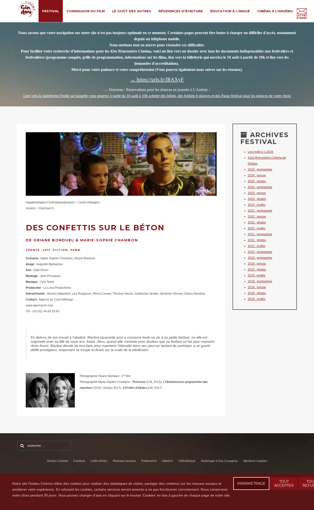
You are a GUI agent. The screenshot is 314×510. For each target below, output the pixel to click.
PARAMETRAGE (251, 483)
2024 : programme (260, 169)
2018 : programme (260, 281)
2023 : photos (257, 199)
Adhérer (167, 461)
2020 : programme (260, 252)
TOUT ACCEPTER (284, 483)
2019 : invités (256, 275)
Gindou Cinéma (57, 461)
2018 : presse (257, 287)
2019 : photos (257, 269)
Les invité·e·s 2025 (260, 152)
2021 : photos (257, 240)
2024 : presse (257, 175)
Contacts (79, 461)
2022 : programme (260, 210)
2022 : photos (257, 222)
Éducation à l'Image (230, 11)
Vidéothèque (187, 461)
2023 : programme (260, 187)
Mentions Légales (255, 461)
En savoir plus (23, 501)
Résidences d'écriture (180, 11)
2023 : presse (257, 193)
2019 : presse (257, 263)
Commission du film (85, 11)
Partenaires (149, 461)
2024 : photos (257, 181)
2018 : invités (256, 299)
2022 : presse (257, 216)
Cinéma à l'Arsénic (275, 11)
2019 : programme (260, 258)
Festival (50, 11)
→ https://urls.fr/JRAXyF (157, 79)
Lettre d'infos (99, 461)
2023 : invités (256, 205)
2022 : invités (256, 228)
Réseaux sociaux (124, 461)
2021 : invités (256, 246)
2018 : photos (257, 293)
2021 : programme (260, 234)
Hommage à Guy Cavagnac (219, 461)
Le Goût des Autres (131, 11)
